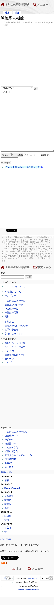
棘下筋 (9, 467)
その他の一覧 (11, 308)
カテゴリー (10, 295)
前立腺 (7, 527)
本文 (18, 568)
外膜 (9, 439)
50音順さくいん (13, 291)
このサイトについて (15, 286)
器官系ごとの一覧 (14, 305)
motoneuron (32, 578)
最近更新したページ (15, 354)
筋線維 (7, 516)
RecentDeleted (12, 488)
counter (5, 539)
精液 (6, 480)
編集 (7, 12)
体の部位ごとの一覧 (15, 300)
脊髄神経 (11, 451)
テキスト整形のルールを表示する (23, 167)
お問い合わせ (11, 329)
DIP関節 (11, 459)
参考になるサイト (14, 333)
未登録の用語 (11, 312)
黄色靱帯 (9, 496)
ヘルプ (8, 362)
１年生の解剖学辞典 (17, 4)
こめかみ (11, 447)
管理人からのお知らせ (16, 325)
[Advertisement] (27, 56)
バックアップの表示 (15, 347)
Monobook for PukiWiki (28, 590)
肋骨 (8, 463)
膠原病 (7, 504)
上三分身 (11, 435)
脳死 (6, 508)
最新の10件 (6, 472)
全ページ (9, 358)
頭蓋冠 (10, 443)
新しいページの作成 (15, 343)
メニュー (42, 4)
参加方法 (9, 321)
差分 (17, 12)
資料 (7, 316)
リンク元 (9, 351)
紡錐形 (7, 500)
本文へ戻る (44, 267)
